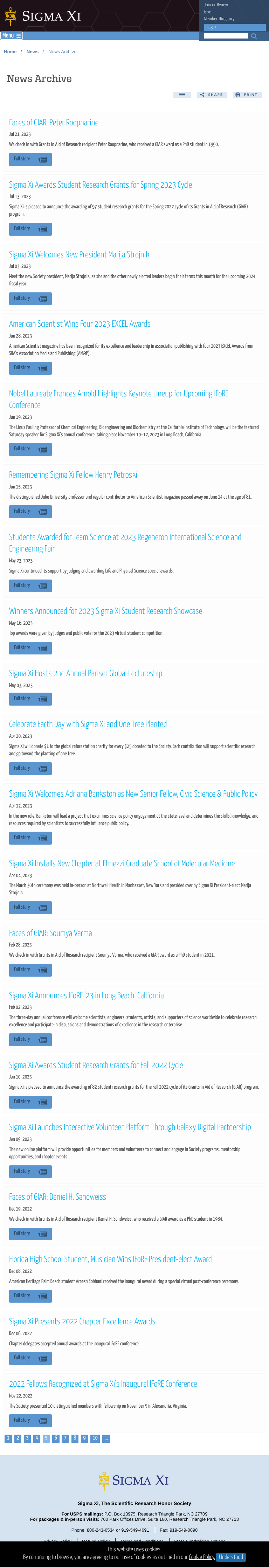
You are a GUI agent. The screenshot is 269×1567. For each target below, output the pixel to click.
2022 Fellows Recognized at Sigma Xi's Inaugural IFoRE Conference (103, 1384)
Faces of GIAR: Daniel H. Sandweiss (57, 1197)
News (33, 51)
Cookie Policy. (202, 1557)
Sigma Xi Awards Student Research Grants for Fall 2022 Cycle (96, 1066)
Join (207, 5)
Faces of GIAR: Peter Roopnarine (53, 123)
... (106, 1438)
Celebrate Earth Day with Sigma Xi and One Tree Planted (88, 725)
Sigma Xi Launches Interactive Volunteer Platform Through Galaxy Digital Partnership (130, 1128)
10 (95, 1438)
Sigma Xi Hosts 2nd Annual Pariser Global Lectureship (85, 674)
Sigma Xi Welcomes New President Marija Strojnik (79, 255)
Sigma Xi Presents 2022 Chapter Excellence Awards (82, 1322)
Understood (231, 1557)
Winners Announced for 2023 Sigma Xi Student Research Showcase (105, 612)
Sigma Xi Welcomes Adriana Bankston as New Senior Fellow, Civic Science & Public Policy (133, 794)
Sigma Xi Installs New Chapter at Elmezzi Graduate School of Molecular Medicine (122, 864)
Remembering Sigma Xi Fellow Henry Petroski (73, 475)
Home (10, 51)
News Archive (62, 51)
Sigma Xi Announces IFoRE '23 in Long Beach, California (86, 996)
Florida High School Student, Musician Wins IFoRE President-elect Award (110, 1260)
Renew (222, 5)
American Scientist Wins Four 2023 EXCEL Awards (80, 324)
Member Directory (219, 19)
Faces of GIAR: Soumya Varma (50, 934)
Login (211, 27)
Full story (22, 159)
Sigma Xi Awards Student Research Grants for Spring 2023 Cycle (100, 185)
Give (207, 12)
